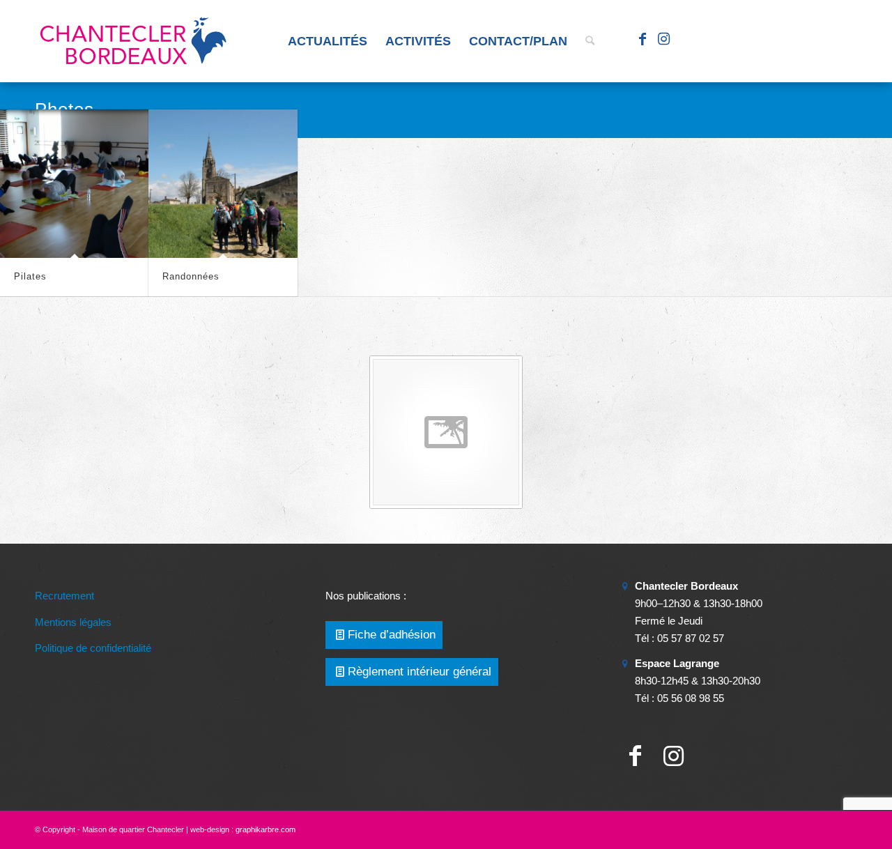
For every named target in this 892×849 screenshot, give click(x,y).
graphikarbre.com (265, 829)
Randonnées (191, 276)
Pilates (30, 276)
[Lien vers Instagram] (663, 40)
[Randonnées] (222, 183)
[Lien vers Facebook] (642, 40)
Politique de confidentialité (93, 648)
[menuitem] (327, 41)
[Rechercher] (589, 41)
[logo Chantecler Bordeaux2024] (134, 41)
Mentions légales (73, 622)
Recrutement (64, 596)
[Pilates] (74, 183)
